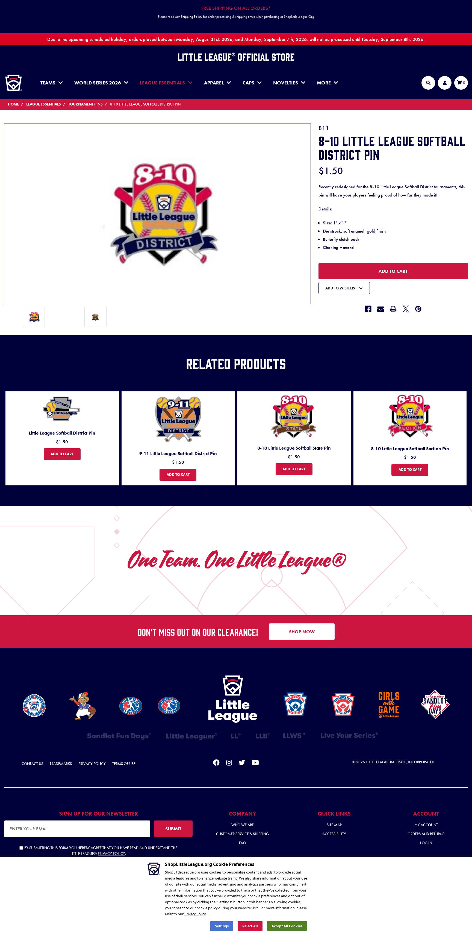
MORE (324, 83)
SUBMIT (173, 829)
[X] (405, 309)
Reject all (250, 926)
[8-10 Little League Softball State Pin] (294, 415)
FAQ (242, 842)
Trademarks (61, 763)
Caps (248, 83)
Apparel (214, 83)
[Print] (393, 309)
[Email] (380, 309)
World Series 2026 (97, 83)
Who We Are (242, 824)
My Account (426, 824)
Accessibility (334, 833)
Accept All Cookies (287, 926)
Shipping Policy (191, 16)
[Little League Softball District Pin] (62, 408)
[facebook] (216, 764)
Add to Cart (65, 453)
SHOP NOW (302, 632)
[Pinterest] (418, 309)
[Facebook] (368, 309)
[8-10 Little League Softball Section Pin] (410, 416)
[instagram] (229, 764)
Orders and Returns (426, 833)
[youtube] (255, 764)
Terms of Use (123, 763)
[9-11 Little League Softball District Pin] (178, 418)
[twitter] (241, 764)
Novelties (285, 83)
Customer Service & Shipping (242, 833)
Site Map (334, 824)
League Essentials (162, 83)
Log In (426, 842)
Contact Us (32, 763)
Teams (47, 83)
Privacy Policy (92, 763)
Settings (222, 926)
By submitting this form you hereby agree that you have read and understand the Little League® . (100, 850)
